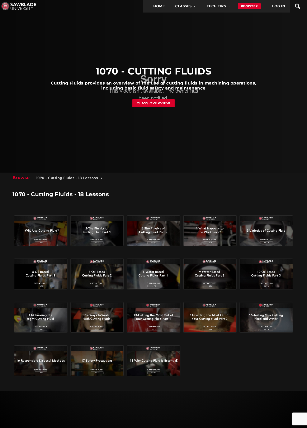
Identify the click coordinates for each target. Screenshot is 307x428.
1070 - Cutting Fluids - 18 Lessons (67, 178)
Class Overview (153, 103)
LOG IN (278, 6)
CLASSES (183, 6)
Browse (21, 177)
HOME (159, 6)
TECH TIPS (216, 6)
